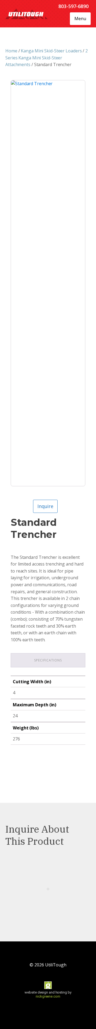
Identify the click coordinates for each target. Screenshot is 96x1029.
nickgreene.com (48, 996)
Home (11, 51)
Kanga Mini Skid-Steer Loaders (51, 51)
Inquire (45, 506)
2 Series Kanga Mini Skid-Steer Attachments (46, 57)
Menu (80, 18)
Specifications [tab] (48, 660)
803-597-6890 (73, 6)
